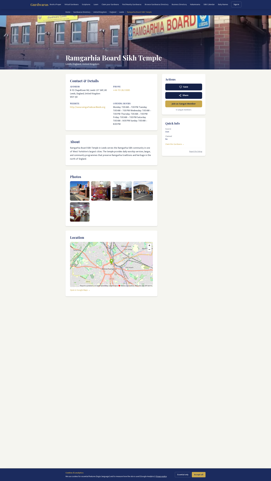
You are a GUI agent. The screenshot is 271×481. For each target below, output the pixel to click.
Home (67, 12)
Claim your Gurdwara (110, 4)
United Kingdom (100, 12)
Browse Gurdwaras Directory (156, 4)
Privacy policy (161, 476)
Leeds (121, 12)
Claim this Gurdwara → (174, 144)
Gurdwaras (39, 4)
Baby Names (223, 4)
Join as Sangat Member (184, 104)
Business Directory (179, 4)
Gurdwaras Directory (81, 12)
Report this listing (195, 151)
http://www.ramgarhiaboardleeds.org (87, 107)
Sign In (236, 4)
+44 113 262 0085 (121, 90)
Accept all (198, 474)
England (113, 12)
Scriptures (86, 4)
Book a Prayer (55, 4)
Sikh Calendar (209, 4)
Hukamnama (195, 4)
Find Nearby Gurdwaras (131, 4)
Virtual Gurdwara (71, 4)
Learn (96, 4)
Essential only (182, 474)
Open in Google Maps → (80, 290)
